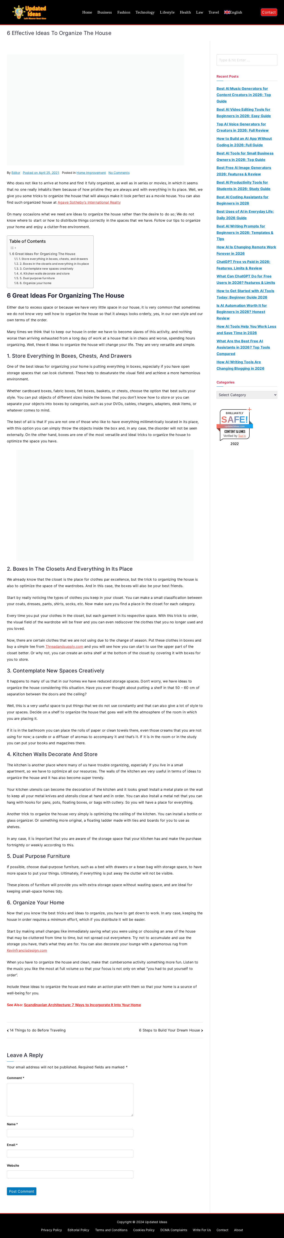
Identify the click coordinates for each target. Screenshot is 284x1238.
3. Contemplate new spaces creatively (46, 268)
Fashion (123, 12)
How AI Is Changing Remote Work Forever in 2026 (246, 250)
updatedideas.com (235, 426)
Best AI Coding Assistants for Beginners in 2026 (243, 200)
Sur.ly (242, 435)
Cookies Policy (144, 1230)
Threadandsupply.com (64, 646)
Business (104, 12)
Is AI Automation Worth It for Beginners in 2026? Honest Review (242, 312)
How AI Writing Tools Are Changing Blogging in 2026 (240, 365)
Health (185, 12)
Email (12, 1145)
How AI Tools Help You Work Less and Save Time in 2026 (246, 329)
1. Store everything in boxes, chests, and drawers (53, 259)
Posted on (41, 173)
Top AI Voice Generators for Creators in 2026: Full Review (243, 127)
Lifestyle (167, 12)
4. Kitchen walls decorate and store (45, 273)
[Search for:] (247, 60)
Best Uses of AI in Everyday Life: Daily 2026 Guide (245, 214)
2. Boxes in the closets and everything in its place (54, 263)
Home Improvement (91, 173)
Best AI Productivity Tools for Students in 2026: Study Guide (244, 185)
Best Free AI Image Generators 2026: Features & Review (244, 170)
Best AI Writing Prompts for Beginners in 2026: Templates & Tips (245, 232)
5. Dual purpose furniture (37, 278)
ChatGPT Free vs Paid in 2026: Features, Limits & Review (243, 264)
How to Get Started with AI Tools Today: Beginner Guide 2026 (245, 294)
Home (87, 12)
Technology (145, 12)
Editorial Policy (78, 1230)
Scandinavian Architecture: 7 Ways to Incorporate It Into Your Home (82, 1005)
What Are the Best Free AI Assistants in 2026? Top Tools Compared (243, 347)
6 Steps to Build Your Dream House (169, 1030)
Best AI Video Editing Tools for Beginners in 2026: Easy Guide (244, 112)
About (238, 1230)
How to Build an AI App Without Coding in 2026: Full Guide (244, 141)
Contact (269, 12)
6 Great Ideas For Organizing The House (43, 254)
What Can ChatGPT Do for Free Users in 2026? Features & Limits (246, 279)
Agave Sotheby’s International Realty (89, 202)
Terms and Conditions (111, 1230)
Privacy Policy (51, 1230)
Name (12, 1124)
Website (13, 1165)
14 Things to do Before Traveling (38, 1030)
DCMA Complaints (173, 1230)
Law (199, 12)
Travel (214, 12)
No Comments (119, 173)
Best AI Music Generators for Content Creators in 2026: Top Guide (244, 95)
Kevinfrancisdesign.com (27, 950)
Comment (15, 1078)
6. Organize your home (35, 283)
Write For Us (202, 1230)
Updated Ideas (156, 1222)
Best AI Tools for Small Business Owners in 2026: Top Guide (245, 156)
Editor (16, 173)
